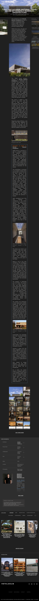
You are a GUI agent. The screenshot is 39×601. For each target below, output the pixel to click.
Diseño (23, 515)
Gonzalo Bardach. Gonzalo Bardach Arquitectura (20, 476)
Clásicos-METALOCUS (31, 512)
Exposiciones (29, 515)
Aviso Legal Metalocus (17, 599)
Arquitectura (22, 512)
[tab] (11, 513)
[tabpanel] (19, 533)
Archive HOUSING (19, 548)
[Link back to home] (8, 1)
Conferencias (18, 515)
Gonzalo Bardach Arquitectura (19, 443)
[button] (3, 533)
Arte (16, 512)
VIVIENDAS (11, 512)
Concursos (10, 515)
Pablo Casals (19, 470)
